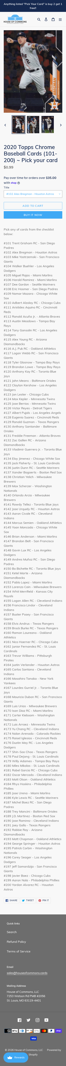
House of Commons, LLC (28, 1050)
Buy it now (33, 215)
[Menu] (60, 19)
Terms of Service (18, 951)
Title (6, 187)
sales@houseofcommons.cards (27, 973)
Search (12, 932)
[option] (18, 124)
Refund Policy (16, 942)
